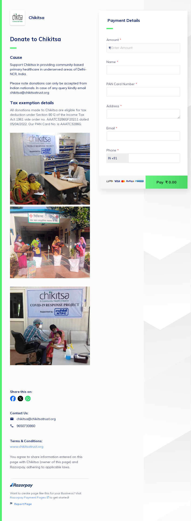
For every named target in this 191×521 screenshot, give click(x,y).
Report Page (23, 504)
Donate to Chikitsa (35, 39)
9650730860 (26, 426)
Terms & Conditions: (26, 441)
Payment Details (124, 20)
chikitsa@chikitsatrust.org (36, 419)
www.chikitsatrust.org (26, 446)
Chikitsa (36, 17)
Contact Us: (19, 413)
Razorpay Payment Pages (28, 497)
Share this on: (21, 392)
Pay (167, 182)
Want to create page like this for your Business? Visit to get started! (45, 498)
